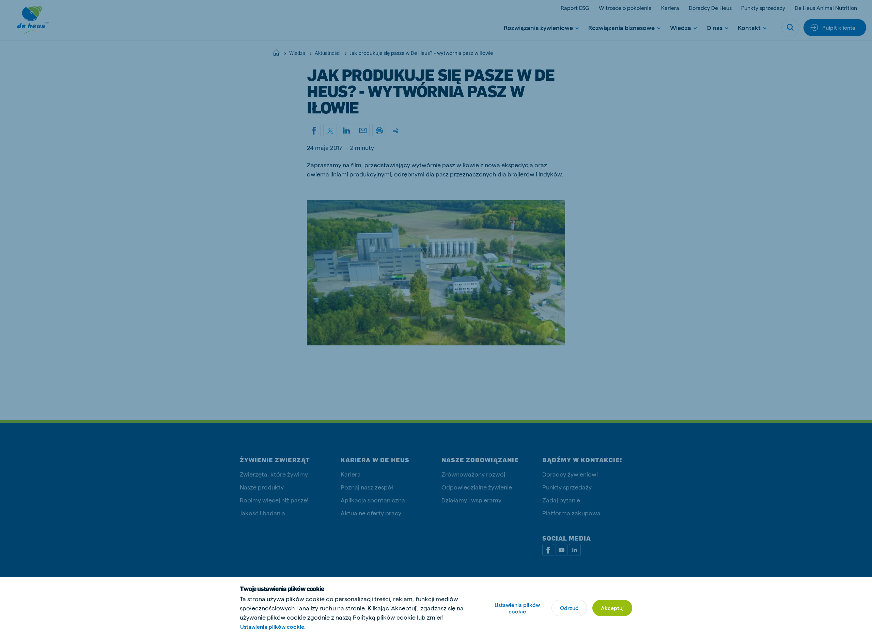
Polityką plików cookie (384, 617)
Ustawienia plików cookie (517, 608)
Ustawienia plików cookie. (273, 626)
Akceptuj (612, 608)
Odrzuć (569, 608)
